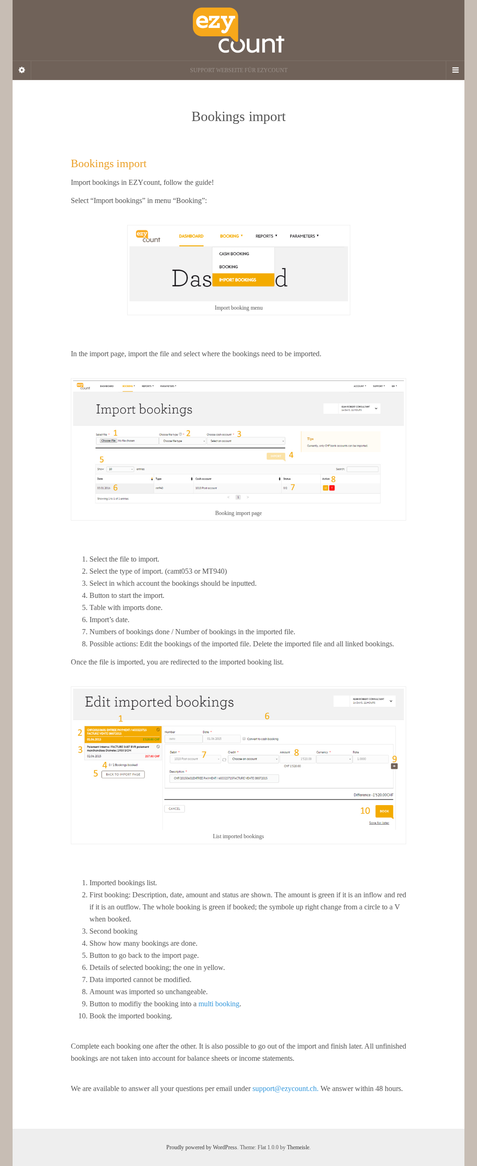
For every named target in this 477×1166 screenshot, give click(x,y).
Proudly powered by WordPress (201, 1147)
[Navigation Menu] (455, 70)
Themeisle (298, 1147)
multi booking (218, 1004)
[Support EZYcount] (238, 30)
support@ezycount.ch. (285, 1088)
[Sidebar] (22, 70)
